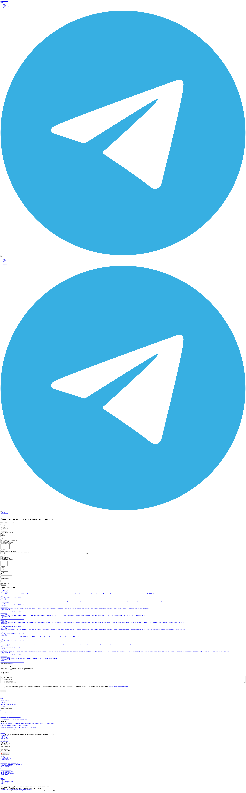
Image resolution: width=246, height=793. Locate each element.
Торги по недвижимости (6, 770)
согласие (10, 687)
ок (1, 791)
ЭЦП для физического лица (7, 781)
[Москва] (4, 568)
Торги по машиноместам (6, 772)
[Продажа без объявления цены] (12, 559)
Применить (3, 584)
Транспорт (4, 531)
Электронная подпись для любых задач (9, 763)
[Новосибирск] (4, 570)
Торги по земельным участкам (7, 771)
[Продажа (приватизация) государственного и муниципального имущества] (44, 552)
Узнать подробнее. (20, 790)
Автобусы (3, 702)
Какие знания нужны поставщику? (8, 729)
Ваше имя (3, 671)
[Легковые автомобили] (5, 546)
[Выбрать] (10, 533)
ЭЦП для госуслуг (5, 783)
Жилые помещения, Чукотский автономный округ (11, 717)
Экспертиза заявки (5, 759)
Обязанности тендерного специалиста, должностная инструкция (14, 725)
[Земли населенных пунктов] (10, 541)
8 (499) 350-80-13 (4, 738)
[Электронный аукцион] (12, 557)
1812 (12, 663)
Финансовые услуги (5, 766)
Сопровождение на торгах (6, 758)
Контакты (5, 9)
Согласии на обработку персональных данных (118, 686)
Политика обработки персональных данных (23, 789)
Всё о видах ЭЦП (4, 785)
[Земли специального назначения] (10, 542)
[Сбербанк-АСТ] (4, 563)
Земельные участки (6, 529)
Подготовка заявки (5, 760)
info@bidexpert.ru (4, 513)
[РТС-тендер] (4, 564)
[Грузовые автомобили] (5, 547)
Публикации (6, 6)
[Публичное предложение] (12, 558)
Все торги (3, 767)
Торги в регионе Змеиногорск (7, 710)
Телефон (3, 673)
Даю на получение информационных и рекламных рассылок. (21, 687)
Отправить (3, 690)
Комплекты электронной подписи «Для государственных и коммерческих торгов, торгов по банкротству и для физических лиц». (28, 723)
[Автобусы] (5, 548)
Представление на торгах (6, 757)
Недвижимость (5, 528)
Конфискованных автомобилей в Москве (9, 704)
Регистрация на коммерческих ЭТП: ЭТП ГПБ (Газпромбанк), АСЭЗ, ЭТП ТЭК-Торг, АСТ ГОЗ (20, 727)
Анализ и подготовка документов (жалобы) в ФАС (12, 764)
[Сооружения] (10, 535)
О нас (4, 7)
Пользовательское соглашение (7, 789)
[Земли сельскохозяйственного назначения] (10, 540)
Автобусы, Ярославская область (7, 712)
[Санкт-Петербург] (4, 569)
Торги (4, 5)
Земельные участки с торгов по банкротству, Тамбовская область (14, 719)
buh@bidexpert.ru (4, 741)
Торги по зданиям (4, 774)
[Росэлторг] (4, 565)
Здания (2, 698)
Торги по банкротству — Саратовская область (10, 714)
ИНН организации (5, 672)
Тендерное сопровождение (6, 765)
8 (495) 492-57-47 (4, 1)
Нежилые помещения (5, 700)
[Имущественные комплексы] (10, 536)
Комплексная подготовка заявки (8, 761)
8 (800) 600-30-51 (4, 737)
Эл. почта (3, 675)
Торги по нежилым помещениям (8, 773)
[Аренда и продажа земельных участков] (44, 551)
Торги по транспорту (5, 768)
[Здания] (10, 534)
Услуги (4, 4)
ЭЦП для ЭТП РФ (5, 782)
